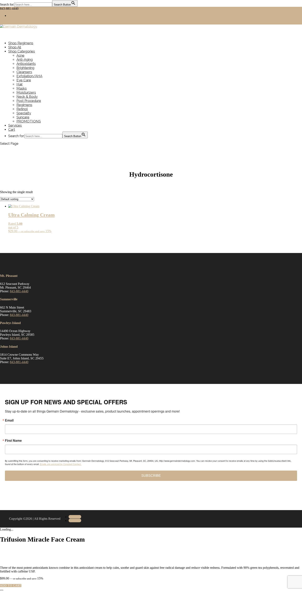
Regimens (24, 105)
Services (15, 125)
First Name (13, 440)
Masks (21, 88)
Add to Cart (10, 585)
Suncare (22, 117)
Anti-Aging (24, 59)
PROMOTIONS (28, 121)
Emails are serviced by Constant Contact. (60, 464)
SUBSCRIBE (151, 475)
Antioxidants (26, 64)
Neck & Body (27, 96)
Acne (20, 55)
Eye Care (23, 80)
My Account (16, 15)
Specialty (23, 113)
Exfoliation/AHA (29, 76)
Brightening (25, 68)
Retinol (22, 109)
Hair (19, 84)
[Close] (1, 590)
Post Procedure (28, 101)
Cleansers (24, 72)
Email (9, 420)
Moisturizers (26, 92)
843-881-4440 (19, 291)
